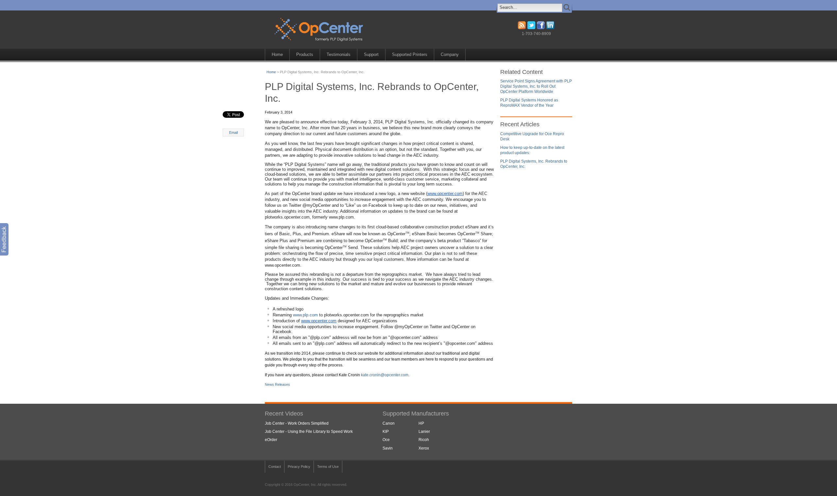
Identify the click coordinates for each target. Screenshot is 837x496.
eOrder (271, 439)
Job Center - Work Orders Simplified (297, 423)
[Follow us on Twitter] (531, 28)
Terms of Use (328, 467)
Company (450, 54)
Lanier (424, 431)
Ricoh (423, 439)
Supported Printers (409, 54)
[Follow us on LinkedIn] (550, 28)
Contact (274, 467)
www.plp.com (305, 314)
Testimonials (338, 54)
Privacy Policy (299, 467)
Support (371, 54)
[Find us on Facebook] (541, 28)
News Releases (277, 384)
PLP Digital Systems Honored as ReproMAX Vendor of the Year (529, 103)
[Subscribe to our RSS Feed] (522, 28)
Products (304, 54)
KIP (386, 431)
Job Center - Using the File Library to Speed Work (309, 431)
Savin (388, 448)
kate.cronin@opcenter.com (384, 375)
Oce (386, 439)
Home (277, 54)
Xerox (423, 448)
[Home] (328, 42)
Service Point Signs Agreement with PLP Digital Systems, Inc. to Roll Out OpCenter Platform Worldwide (536, 86)
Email (233, 132)
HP (421, 423)
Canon (389, 423)
